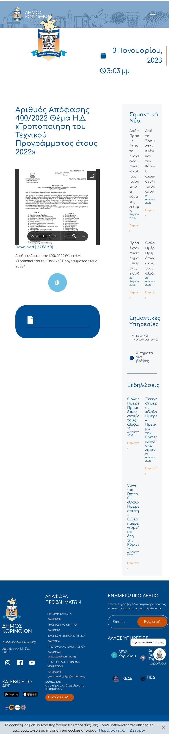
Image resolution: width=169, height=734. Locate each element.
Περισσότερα (112, 730)
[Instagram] (7, 662)
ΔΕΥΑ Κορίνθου (127, 654)
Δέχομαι (137, 730)
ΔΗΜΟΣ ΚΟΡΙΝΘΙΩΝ (38, 14)
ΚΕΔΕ (127, 679)
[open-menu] (153, 15)
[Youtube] (31, 662)
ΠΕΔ (151, 677)
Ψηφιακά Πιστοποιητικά (145, 337)
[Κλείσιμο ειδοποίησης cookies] (163, 727)
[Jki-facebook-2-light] (19, 662)
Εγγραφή (152, 622)
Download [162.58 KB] (34, 247)
